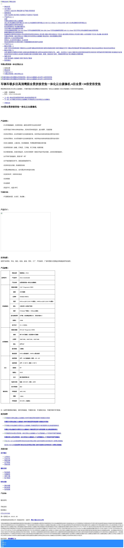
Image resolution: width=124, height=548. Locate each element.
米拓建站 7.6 (12, 538)
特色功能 (4, 481)
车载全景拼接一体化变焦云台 (13, 74)
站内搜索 (7, 489)
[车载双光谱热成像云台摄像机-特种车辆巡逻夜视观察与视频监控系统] (27, 418)
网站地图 (7, 485)
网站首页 (7, 6)
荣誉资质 (7, 464)
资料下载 (7, 476)
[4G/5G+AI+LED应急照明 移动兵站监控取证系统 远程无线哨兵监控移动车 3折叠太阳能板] (33, 441)
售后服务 (7, 472)
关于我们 (4, 453)
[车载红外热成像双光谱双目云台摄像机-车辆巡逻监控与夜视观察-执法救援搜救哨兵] (31, 425)
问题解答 (7, 474)
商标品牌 (7, 460)
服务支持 (4, 468)
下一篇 (27, 99)
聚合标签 (7, 487)
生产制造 (7, 462)
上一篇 (20, 97)
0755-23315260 (5, 513)
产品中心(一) (8, 72)
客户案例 (7, 478)
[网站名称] (62, 2)
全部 (5, 15)
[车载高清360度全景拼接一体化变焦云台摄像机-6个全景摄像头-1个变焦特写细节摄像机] (32, 433)
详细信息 (7, 103)
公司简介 (7, 457)
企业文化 (7, 458)
